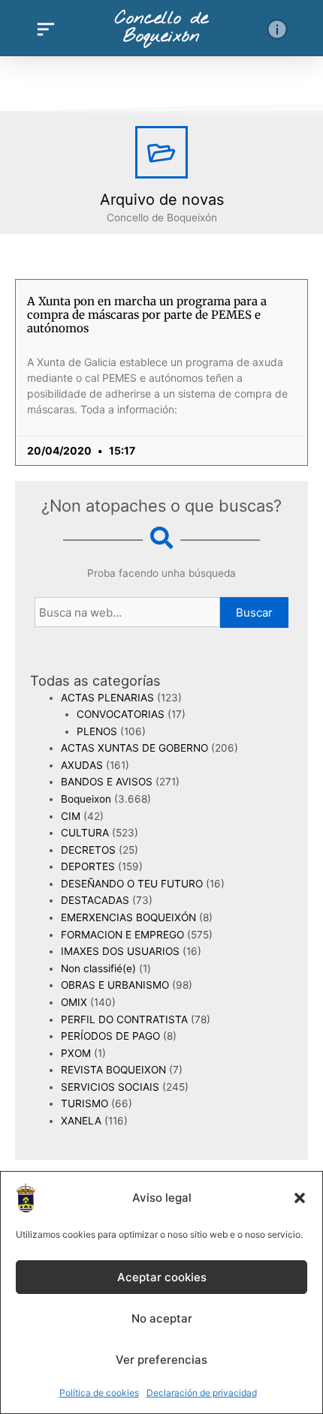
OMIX (74, 1002)
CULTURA (85, 833)
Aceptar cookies (162, 1277)
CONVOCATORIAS (121, 714)
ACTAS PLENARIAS (107, 698)
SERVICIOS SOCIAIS (110, 1087)
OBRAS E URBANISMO (115, 985)
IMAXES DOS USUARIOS (120, 951)
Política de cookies (99, 1392)
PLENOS (97, 731)
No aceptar (161, 1318)
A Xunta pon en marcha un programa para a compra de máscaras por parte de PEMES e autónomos (147, 314)
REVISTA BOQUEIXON (113, 1070)
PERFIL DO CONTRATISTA (124, 1019)
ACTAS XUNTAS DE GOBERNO (134, 748)
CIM (70, 816)
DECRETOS (88, 850)
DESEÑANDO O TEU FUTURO (132, 884)
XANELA (81, 1121)
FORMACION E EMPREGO (122, 935)
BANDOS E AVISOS (106, 782)
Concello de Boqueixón (161, 28)
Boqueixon (86, 799)
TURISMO (84, 1103)
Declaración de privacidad (201, 1392)
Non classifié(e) (98, 968)
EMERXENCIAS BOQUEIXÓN (128, 917)
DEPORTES (88, 866)
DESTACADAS (95, 900)
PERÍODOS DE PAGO (110, 1036)
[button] (299, 1197)
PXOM (76, 1053)
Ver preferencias (161, 1359)
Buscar (254, 612)
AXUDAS (82, 765)
